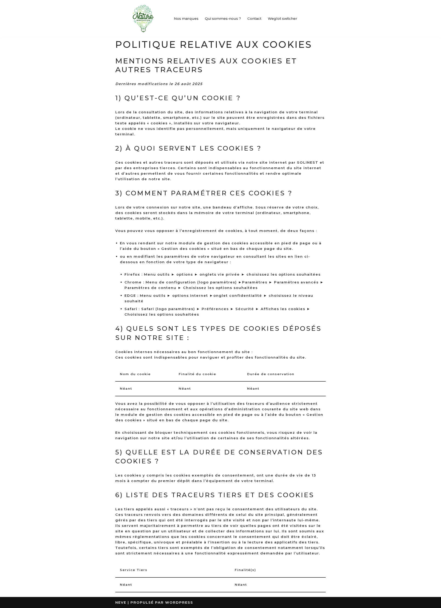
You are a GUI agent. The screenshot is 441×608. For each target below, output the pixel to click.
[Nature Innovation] (143, 18)
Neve (120, 602)
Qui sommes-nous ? (223, 18)
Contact (254, 18)
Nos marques (186, 18)
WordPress (179, 602)
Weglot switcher (282, 18)
